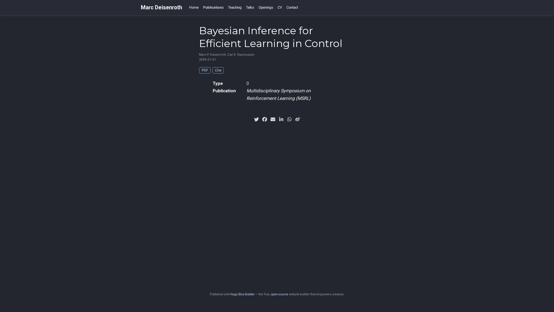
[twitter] (256, 119)
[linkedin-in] (281, 119)
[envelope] (273, 119)
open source (279, 294)
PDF (205, 70)
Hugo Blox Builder (242, 294)
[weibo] (297, 119)
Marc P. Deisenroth (212, 54)
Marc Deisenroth (161, 7)
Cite (218, 70)
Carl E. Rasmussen (240, 54)
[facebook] (264, 119)
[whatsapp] (289, 119)
